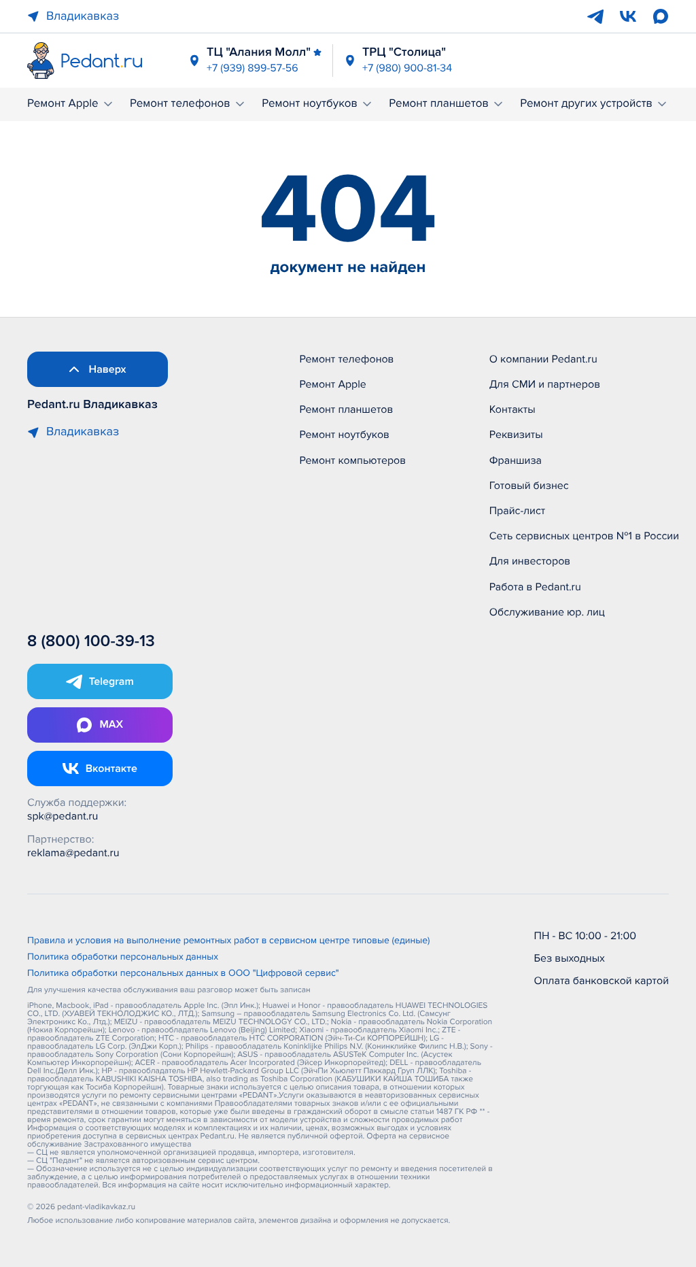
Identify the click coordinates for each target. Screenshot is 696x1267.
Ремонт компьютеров (352, 460)
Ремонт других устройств (586, 104)
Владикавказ (82, 16)
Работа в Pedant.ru (535, 587)
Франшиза (515, 460)
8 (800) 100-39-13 (91, 642)
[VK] (628, 16)
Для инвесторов (530, 561)
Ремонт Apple (63, 104)
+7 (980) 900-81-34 (407, 68)
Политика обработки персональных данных (122, 957)
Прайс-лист (517, 511)
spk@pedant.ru (62, 816)
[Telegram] (595, 16)
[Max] (660, 16)
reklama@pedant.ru (73, 853)
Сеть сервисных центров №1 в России (584, 536)
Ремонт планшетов (439, 104)
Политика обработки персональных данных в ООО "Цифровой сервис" (183, 974)
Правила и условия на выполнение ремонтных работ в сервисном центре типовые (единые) (228, 941)
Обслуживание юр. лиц (547, 612)
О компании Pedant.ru (543, 359)
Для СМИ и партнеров (544, 384)
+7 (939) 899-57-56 (252, 68)
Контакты (512, 409)
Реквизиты (516, 434)
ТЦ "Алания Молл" (259, 52)
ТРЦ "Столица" (404, 52)
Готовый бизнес (529, 485)
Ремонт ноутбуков (310, 104)
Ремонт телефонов (180, 104)
